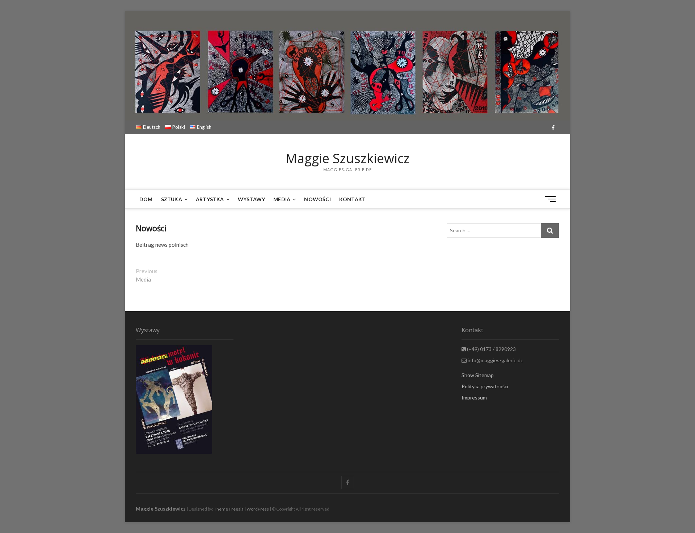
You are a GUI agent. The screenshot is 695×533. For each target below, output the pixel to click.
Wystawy (251, 199)
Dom (146, 199)
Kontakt (352, 199)
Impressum (474, 397)
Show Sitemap (478, 375)
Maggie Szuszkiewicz (347, 158)
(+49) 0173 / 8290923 (491, 349)
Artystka (210, 199)
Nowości (317, 199)
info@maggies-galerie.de (495, 360)
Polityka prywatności (485, 386)
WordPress (258, 509)
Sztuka (171, 199)
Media (281, 199)
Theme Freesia (229, 509)
